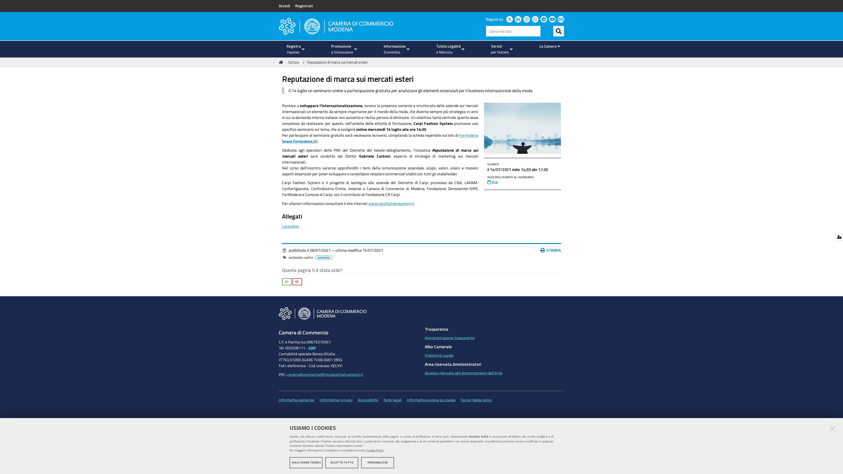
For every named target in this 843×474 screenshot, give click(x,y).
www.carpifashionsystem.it (391, 203)
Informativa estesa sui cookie (431, 400)
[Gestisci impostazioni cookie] (839, 237)
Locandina (290, 226)
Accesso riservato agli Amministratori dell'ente (464, 373)
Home (282, 62)
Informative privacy (336, 400)
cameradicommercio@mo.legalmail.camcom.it (325, 374)
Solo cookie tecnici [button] (306, 462)
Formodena (468, 135)
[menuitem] (293, 49)
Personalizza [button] (377, 462)
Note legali (393, 400)
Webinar (323, 257)
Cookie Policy (375, 450)
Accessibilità (368, 400)
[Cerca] (558, 31)
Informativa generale (296, 400)
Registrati (304, 6)
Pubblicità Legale (439, 355)
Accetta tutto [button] (341, 462)
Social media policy (476, 400)
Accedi (284, 6)
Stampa (553, 250)
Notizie (293, 62)
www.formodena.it (299, 141)
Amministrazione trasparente (450, 338)
